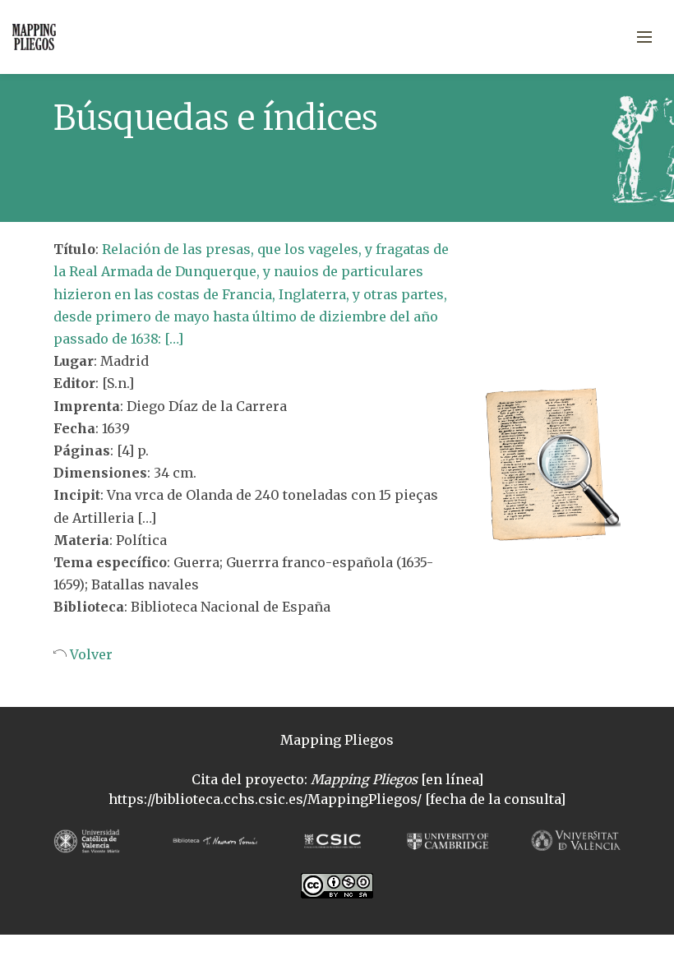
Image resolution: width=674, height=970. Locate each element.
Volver (90, 654)
